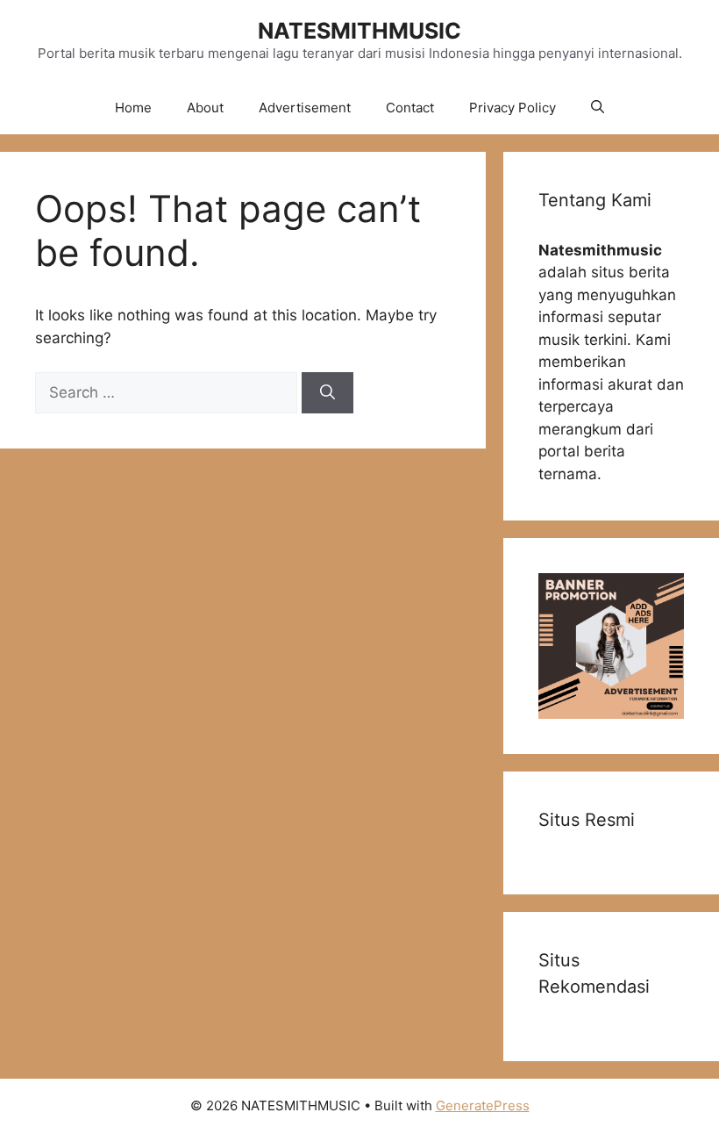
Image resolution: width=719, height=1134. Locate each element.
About (205, 107)
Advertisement (305, 107)
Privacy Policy (512, 107)
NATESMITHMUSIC (359, 31)
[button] (597, 108)
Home (133, 107)
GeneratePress (483, 1105)
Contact (410, 107)
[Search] (327, 393)
